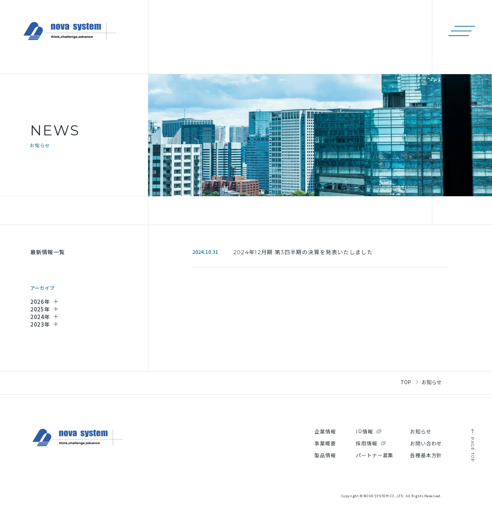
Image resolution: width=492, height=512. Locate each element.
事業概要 (325, 443)
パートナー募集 (374, 455)
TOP (406, 382)
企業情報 (325, 431)
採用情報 (366, 443)
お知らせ (420, 431)
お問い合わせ (426, 443)
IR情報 (364, 431)
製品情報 (325, 455)
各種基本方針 (426, 455)
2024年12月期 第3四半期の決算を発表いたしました (303, 252)
